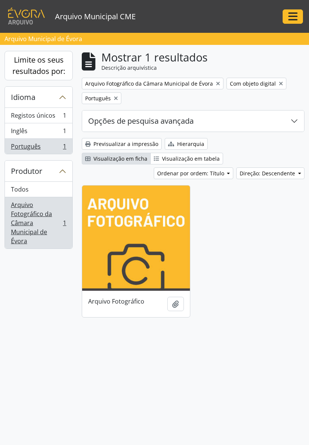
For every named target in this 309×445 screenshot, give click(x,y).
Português (38, 148)
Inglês (38, 133)
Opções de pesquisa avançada (141, 121)
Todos (20, 189)
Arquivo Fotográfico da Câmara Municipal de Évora (38, 223)
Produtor (26, 171)
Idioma (23, 97)
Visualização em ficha (119, 158)
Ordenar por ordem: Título (191, 173)
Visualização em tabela (190, 158)
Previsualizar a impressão (125, 143)
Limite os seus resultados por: (38, 65)
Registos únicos (38, 117)
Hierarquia (190, 143)
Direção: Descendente (268, 173)
